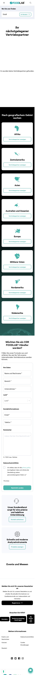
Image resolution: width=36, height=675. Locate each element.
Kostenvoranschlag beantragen (18, 619)
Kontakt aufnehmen (17, 519)
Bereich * (7, 381)
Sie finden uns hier (31, 619)
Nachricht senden (17, 488)
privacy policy (26, 467)
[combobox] (17, 14)
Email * (7, 415)
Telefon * (7, 422)
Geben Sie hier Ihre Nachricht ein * (17, 436)
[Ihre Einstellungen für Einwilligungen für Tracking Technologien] (3, 671)
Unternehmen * (10, 389)
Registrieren (16, 603)
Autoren (4, 642)
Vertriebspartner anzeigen (17, 139)
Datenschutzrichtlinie (27, 637)
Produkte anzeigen (17, 547)
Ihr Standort (24, 14)
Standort (4, 648)
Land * (5, 395)
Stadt (5, 14)
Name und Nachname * (13, 373)
